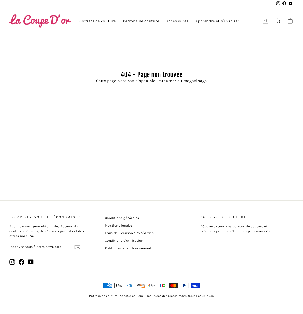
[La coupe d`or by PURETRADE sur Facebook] (21, 262)
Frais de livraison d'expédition (129, 233)
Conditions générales (122, 218)
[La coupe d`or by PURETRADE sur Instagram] (12, 262)
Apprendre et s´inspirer (217, 21)
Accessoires (177, 21)
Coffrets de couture (97, 21)
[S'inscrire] (77, 247)
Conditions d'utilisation (124, 240)
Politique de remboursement (128, 248)
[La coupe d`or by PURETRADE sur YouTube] (31, 262)
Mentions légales (119, 225)
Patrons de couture (141, 21)
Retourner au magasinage (182, 80)
